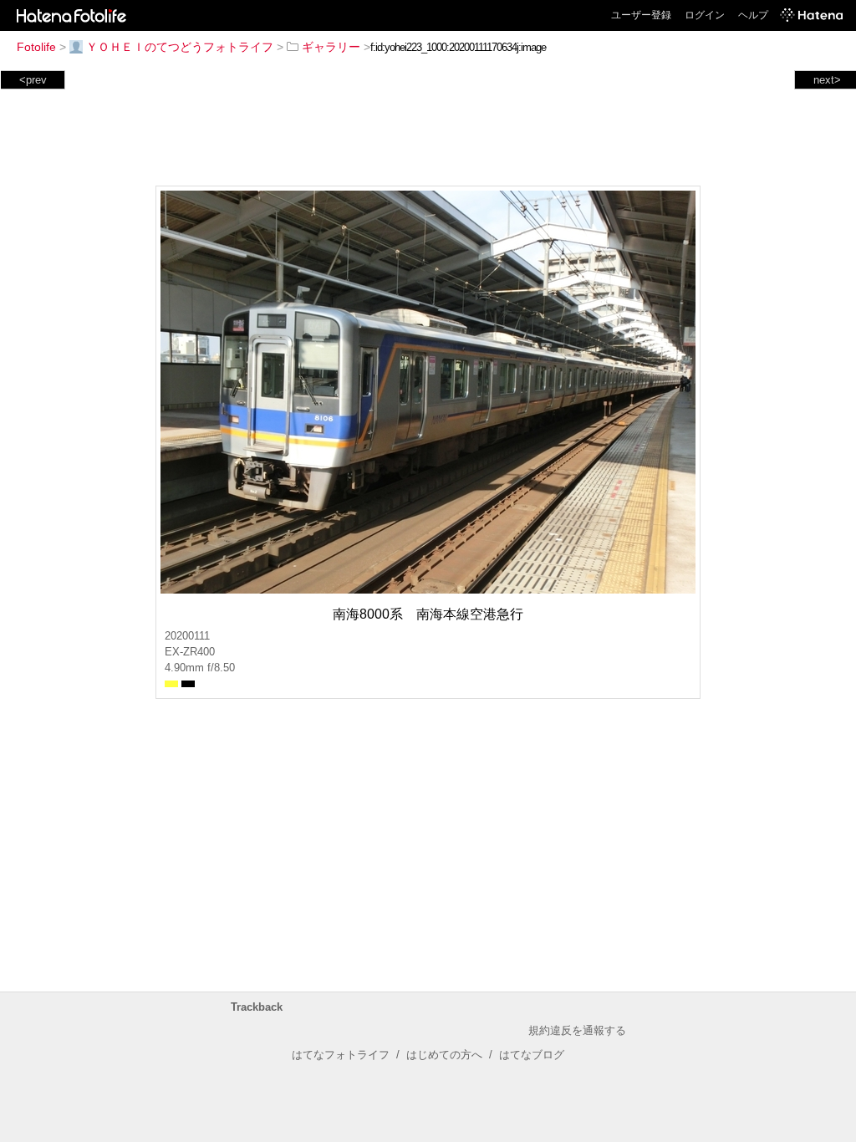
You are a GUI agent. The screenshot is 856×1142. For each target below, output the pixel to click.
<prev (33, 80)
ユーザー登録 (641, 15)
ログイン (705, 15)
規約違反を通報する (577, 1030)
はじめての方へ (444, 1054)
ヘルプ (753, 15)
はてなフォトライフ (341, 1054)
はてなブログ (531, 1054)
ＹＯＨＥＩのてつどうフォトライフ (179, 47)
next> (827, 80)
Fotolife (36, 47)
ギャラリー (331, 47)
